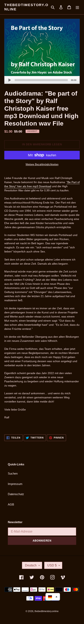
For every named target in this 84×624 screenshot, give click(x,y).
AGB (11, 504)
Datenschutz (16, 494)
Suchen (13, 473)
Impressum (15, 484)
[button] (53, 596)
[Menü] (77, 7)
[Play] (10, 80)
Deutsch (31, 565)
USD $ (52, 565)
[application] (42, 80)
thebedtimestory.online (26, 7)
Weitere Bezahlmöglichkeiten (42, 164)
